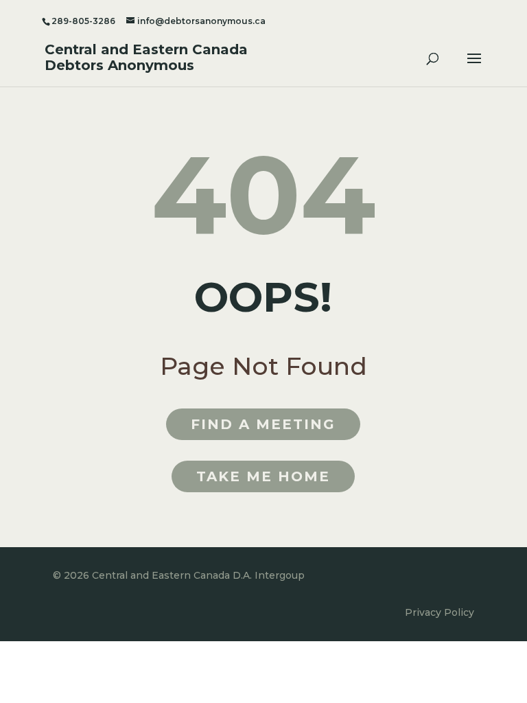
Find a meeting (263, 424)
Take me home (263, 476)
